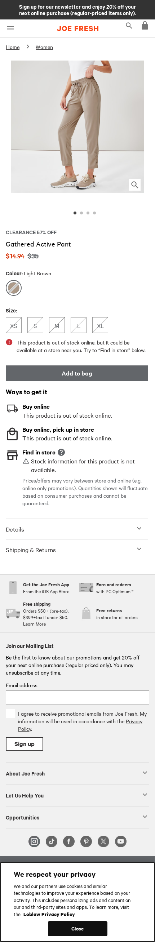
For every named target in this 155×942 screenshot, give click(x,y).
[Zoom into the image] (135, 185)
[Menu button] (10, 28)
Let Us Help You (25, 795)
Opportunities (22, 817)
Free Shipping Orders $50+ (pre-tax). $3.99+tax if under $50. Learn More (77, 9)
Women (44, 46)
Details (15, 529)
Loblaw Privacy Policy (49, 913)
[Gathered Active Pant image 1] (75, 213)
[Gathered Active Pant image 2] (81, 213)
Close (77, 928)
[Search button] (129, 25)
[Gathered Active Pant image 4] (94, 213)
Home (12, 46)
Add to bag (77, 373)
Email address (21, 685)
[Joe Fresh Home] (77, 28)
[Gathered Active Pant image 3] (88, 213)
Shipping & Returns (31, 550)
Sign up (24, 743)
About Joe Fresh (25, 773)
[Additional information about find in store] (61, 452)
